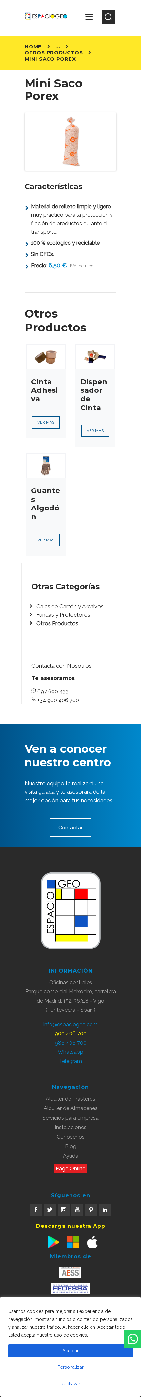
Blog (70, 1146)
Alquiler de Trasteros (70, 1099)
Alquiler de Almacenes (71, 1108)
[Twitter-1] (50, 1210)
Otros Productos (54, 53)
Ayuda (70, 1156)
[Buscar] (108, 17)
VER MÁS (45, 422)
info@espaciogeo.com (70, 1024)
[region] (70, 1347)
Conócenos (71, 1137)
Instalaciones (71, 1127)
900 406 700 (71, 1033)
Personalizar (71, 1367)
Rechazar (70, 1383)
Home (33, 46)
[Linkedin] (105, 1210)
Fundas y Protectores (63, 614)
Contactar (70, 828)
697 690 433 (53, 691)
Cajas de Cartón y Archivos (70, 606)
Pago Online (70, 1169)
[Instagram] (64, 1210)
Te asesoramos (53, 678)
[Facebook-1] (36, 1210)
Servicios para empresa (70, 1118)
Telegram (70, 1061)
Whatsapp (70, 1052)
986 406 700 (71, 1043)
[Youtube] (77, 1210)
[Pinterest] (91, 1210)
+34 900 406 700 (58, 700)
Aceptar (70, 1350)
